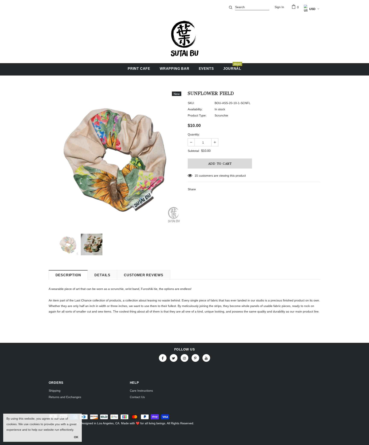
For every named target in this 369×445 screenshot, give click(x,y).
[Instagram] (184, 358)
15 (196, 175)
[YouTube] (206, 358)
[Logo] (184, 38)
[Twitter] (173, 358)
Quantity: (194, 134)
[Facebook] (163, 358)
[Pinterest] (195, 358)
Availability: (195, 109)
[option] (115, 158)
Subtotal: (194, 151)
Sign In (279, 7)
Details (102, 275)
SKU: (191, 103)
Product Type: (197, 115)
